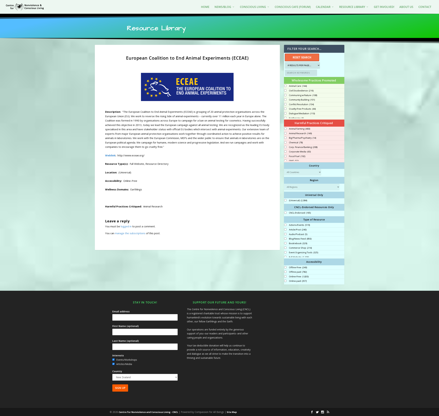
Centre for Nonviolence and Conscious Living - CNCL (148, 412)
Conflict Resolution (301, 104)
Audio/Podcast (298, 234)
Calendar (323, 7)
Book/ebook (298, 243)
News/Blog (223, 7)
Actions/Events (299, 225)
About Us (406, 7)
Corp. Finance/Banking (303, 147)
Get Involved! (384, 7)
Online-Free (299, 276)
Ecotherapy (296, 118)
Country (117, 371)
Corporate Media (300, 151)
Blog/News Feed (300, 238)
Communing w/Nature (303, 95)
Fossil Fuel (297, 156)
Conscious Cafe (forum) (293, 7)
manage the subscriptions (130, 233)
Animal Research (300, 133)
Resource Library (352, 7)
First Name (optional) (125, 326)
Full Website (299, 257)
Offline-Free (298, 267)
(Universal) (298, 200)
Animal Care (298, 86)
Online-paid (298, 281)
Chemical (296, 142)
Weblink (110, 155)
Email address (121, 311)
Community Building (302, 99)
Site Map (232, 412)
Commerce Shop (300, 248)
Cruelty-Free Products (302, 109)
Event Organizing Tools (303, 252)
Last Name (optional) (125, 340)
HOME (205, 7)
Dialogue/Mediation (302, 113)
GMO (294, 160)
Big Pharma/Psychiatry (302, 138)
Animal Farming (299, 128)
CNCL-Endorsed (300, 213)
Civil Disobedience (301, 90)
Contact (424, 7)
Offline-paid (298, 272)
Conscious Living (253, 7)
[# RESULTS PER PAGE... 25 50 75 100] (302, 65)
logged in (126, 226)
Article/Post (297, 229)
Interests (118, 355)
